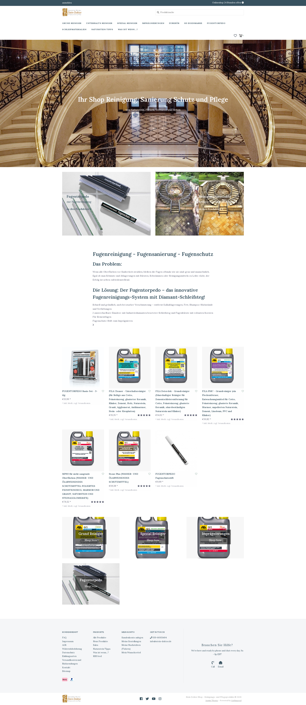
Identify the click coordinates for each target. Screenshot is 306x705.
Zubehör (174, 23)
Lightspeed (236, 700)
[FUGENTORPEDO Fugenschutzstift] (176, 450)
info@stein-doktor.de (160, 641)
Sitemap (66, 671)
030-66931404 (159, 637)
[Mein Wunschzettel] (235, 35)
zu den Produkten (78, 209)
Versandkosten (84, 403)
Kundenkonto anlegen (132, 637)
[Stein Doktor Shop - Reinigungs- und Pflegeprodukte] (106, 12)
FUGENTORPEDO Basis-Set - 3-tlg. (80, 393)
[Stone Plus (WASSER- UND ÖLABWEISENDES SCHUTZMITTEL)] (130, 450)
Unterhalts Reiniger (99, 23)
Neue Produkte (100, 641)
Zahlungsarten (69, 656)
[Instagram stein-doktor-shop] (160, 698)
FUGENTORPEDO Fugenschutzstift (165, 475)
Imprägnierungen (153, 23)
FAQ (64, 637)
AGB (64, 645)
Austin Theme (211, 700)
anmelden (67, 2)
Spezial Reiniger (127, 23)
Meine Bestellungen (131, 641)
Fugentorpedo (216, 23)
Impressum (67, 641)
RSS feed (97, 656)
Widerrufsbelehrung (72, 649)
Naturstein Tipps (102, 29)
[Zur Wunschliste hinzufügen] (103, 391)
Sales (95, 645)
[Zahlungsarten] (65, 680)
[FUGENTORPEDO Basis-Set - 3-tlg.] (83, 368)
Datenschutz (68, 652)
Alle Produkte (99, 637)
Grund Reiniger (71, 23)
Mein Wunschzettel (131, 652)
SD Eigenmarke (193, 23)
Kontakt (66, 667)
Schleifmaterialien (74, 29)
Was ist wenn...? (128, 29)
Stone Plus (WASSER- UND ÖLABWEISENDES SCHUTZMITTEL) (123, 477)
